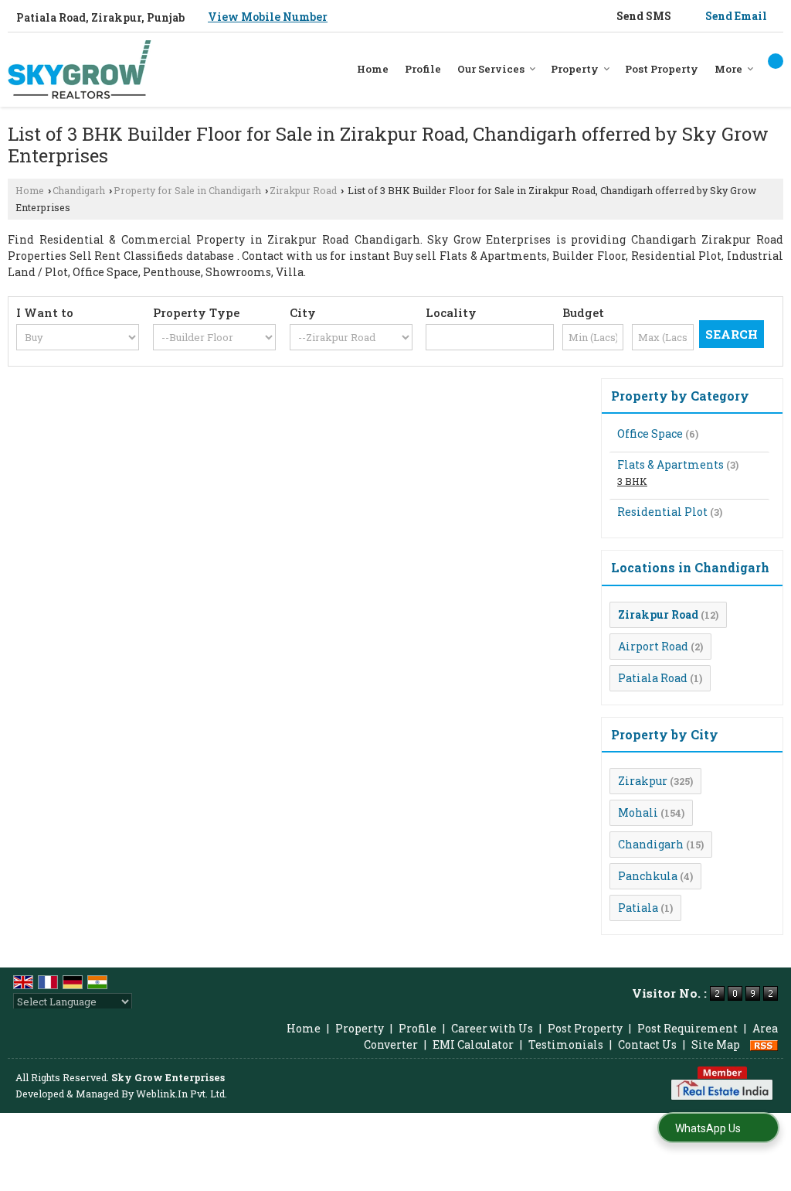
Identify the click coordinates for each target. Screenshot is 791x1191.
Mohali (638, 812)
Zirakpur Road (303, 190)
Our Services (491, 69)
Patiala (638, 907)
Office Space (650, 433)
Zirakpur (642, 780)
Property (575, 69)
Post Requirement (687, 1028)
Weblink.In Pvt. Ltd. (181, 1093)
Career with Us (492, 1028)
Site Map (715, 1044)
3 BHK (632, 481)
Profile (423, 69)
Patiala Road (652, 678)
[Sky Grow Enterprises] (79, 69)
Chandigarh (79, 190)
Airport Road (653, 646)
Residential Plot (662, 511)
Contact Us (647, 1044)
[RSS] (764, 1044)
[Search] (775, 61)
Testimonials (565, 1044)
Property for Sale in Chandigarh (187, 190)
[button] (268, 16)
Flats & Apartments (670, 464)
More (728, 69)
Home (373, 69)
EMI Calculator (473, 1044)
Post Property (661, 69)
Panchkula (647, 876)
